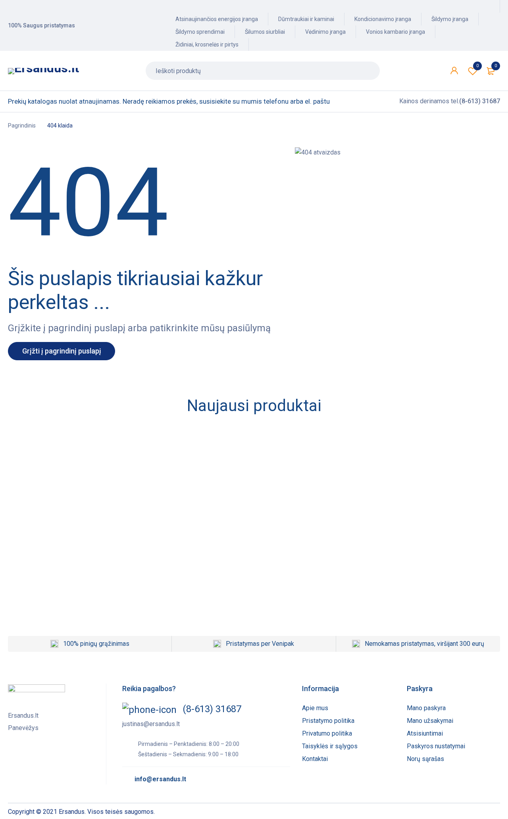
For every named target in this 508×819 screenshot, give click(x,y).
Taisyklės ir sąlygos (330, 746)
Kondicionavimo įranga (382, 19)
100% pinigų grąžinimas (96, 643)
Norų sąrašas (425, 759)
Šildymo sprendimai (200, 32)
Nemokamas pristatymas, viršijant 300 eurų (424, 643)
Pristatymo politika (328, 720)
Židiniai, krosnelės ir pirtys (207, 44)
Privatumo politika (327, 733)
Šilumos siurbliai (265, 32)
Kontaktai (315, 759)
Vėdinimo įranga (325, 32)
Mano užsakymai (430, 720)
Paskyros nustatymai (436, 746)
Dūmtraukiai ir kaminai (306, 19)
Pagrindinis (22, 125)
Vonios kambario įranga (395, 32)
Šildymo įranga (449, 19)
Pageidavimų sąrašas (477, 65)
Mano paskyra (426, 708)
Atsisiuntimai (425, 733)
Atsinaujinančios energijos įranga (216, 19)
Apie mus (315, 708)
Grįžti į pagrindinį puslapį (61, 351)
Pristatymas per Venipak (260, 643)
